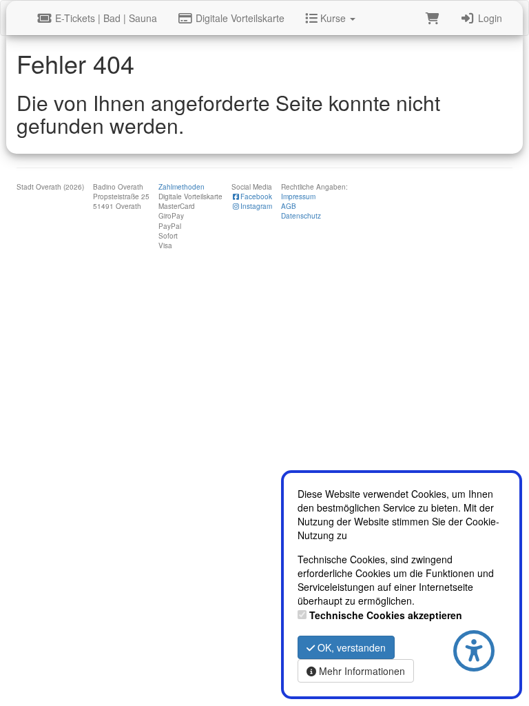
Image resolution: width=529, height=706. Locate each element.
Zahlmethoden (181, 187)
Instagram (256, 206)
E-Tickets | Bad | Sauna (104, 18)
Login (488, 18)
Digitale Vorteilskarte (238, 18)
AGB (288, 206)
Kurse (333, 18)
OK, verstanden (350, 647)
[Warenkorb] (432, 18)
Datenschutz (301, 216)
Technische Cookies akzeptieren (385, 615)
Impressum (298, 196)
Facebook (256, 196)
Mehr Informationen (360, 671)
